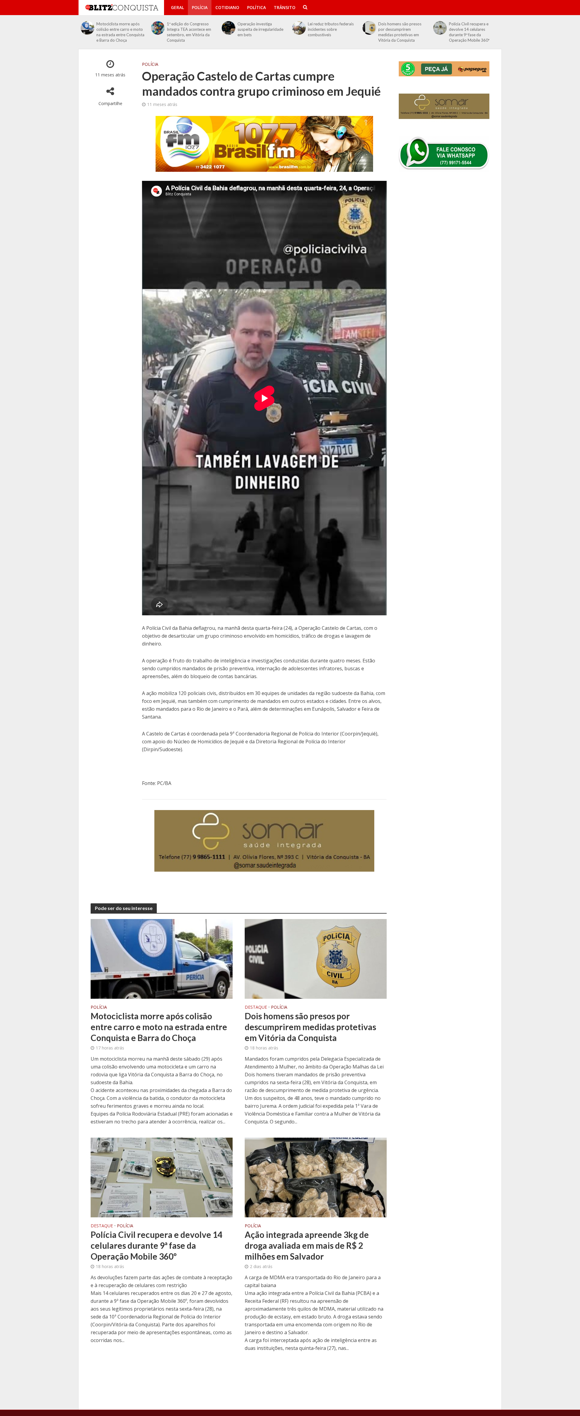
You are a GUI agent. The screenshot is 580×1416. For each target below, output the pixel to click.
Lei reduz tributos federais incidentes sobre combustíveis (331, 29)
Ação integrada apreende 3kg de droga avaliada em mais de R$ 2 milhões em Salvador (307, 1245)
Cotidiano (227, 7)
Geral (177, 7)
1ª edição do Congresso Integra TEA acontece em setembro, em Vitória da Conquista (189, 32)
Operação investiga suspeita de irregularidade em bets (260, 29)
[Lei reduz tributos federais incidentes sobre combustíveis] (299, 28)
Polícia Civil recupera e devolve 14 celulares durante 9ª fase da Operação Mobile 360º (469, 32)
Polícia (200, 7)
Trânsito (284, 7)
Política (256, 7)
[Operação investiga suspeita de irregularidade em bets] (228, 28)
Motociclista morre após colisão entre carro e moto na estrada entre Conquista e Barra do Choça (120, 32)
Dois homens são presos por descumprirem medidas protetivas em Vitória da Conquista (399, 32)
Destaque (256, 1007)
